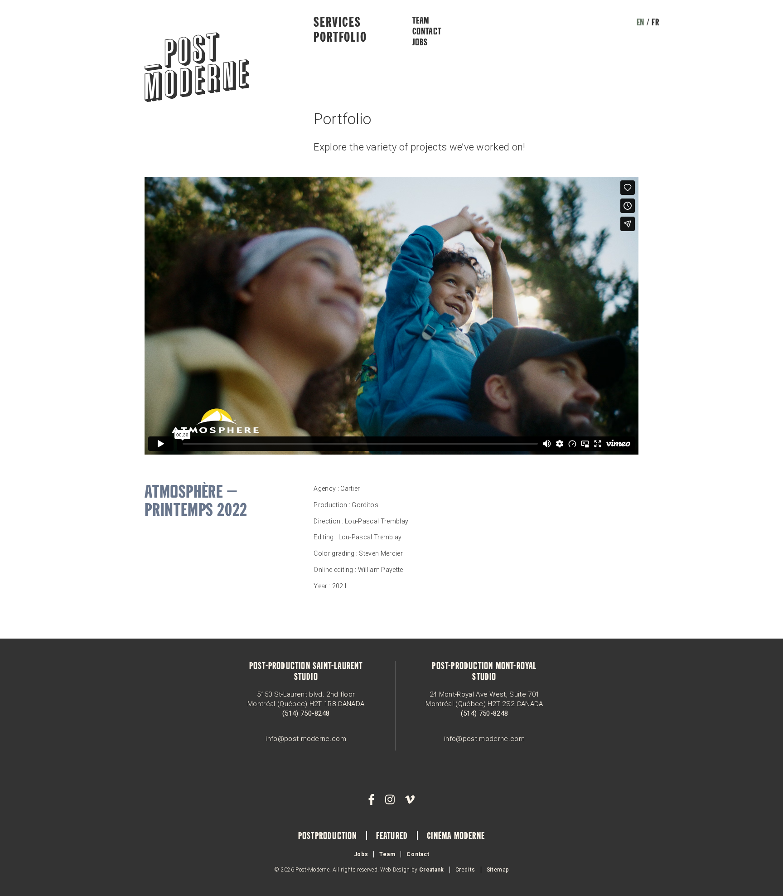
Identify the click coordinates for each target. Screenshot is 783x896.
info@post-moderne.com (306, 739)
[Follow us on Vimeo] (409, 800)
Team (421, 21)
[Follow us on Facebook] (371, 800)
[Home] (197, 68)
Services (337, 23)
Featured (392, 836)
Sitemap (498, 870)
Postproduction (327, 836)
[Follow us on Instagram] (389, 800)
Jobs (420, 43)
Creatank (431, 870)
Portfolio (340, 38)
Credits (465, 870)
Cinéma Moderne (456, 836)
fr (655, 23)
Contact (426, 32)
